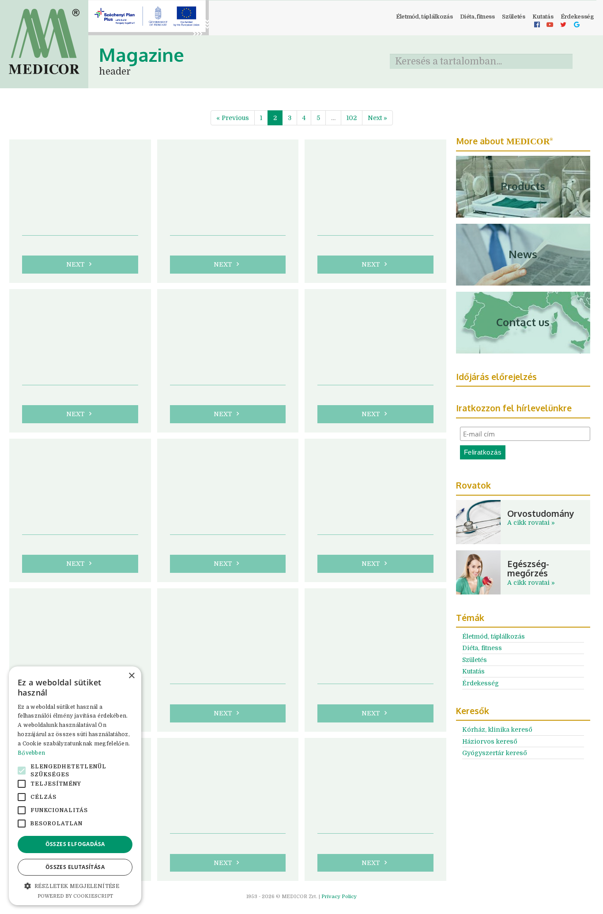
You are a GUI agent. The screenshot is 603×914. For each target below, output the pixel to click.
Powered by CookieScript (75, 896)
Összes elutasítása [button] (75, 867)
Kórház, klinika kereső (497, 729)
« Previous (232, 117)
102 (352, 117)
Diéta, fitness (477, 17)
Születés (513, 17)
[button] (75, 885)
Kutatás (542, 17)
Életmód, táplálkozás (424, 17)
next (80, 264)
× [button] (131, 676)
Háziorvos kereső (489, 741)
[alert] (75, 785)
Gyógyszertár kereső (494, 752)
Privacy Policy (339, 896)
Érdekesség (480, 683)
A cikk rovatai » (531, 522)
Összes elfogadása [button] (75, 844)
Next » (377, 117)
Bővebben (31, 753)
